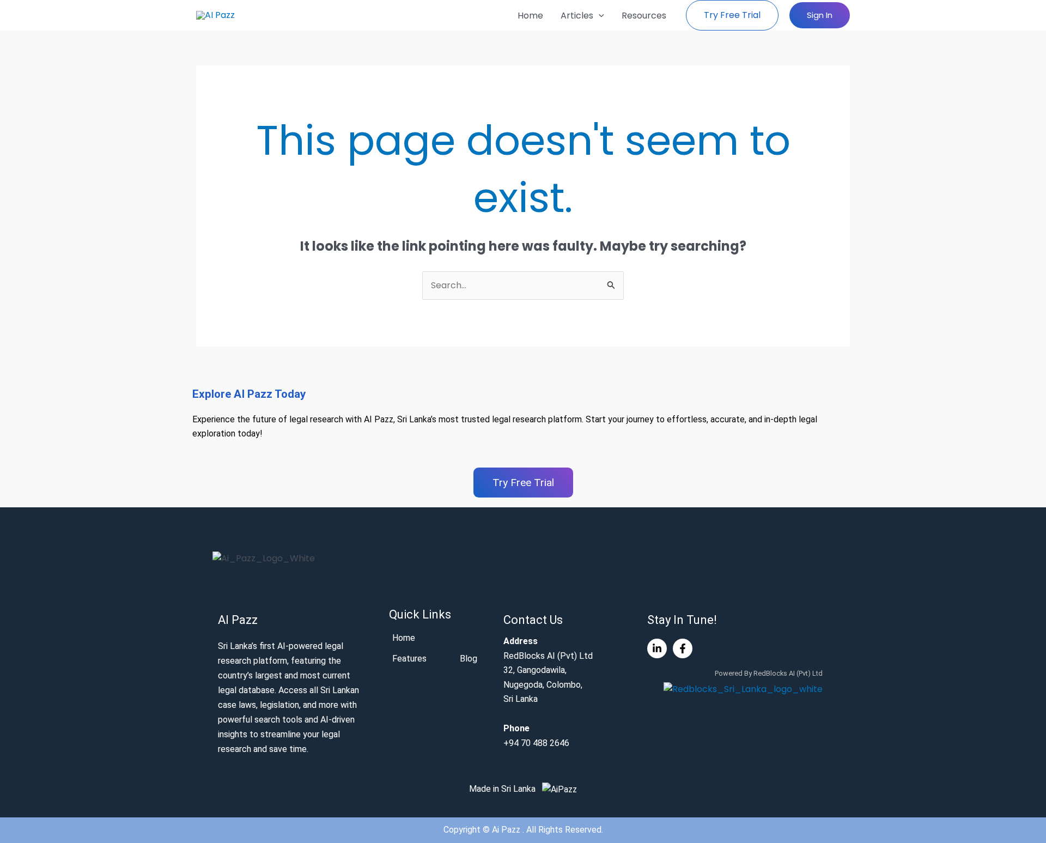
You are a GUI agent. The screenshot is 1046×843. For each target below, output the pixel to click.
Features (409, 658)
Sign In (819, 15)
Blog (468, 658)
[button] (598, 15)
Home (530, 15)
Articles (577, 15)
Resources (644, 15)
